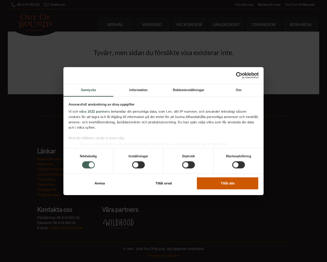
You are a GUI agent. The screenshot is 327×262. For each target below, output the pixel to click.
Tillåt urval (163, 183)
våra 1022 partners (94, 111)
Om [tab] (238, 90)
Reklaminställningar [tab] (188, 90)
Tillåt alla (227, 183)
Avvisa (100, 183)
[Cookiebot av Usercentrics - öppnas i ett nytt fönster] (239, 75)
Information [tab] (138, 90)
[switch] (138, 164)
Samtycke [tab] (88, 90)
